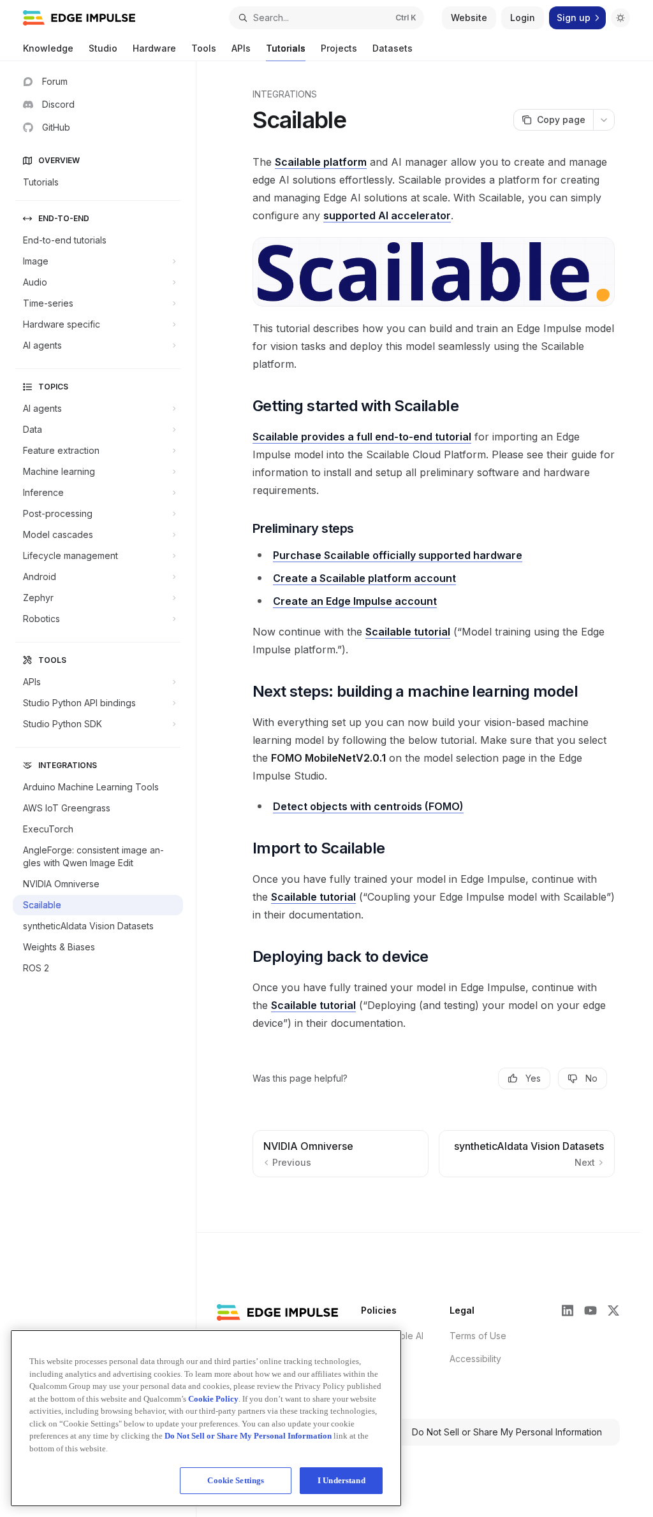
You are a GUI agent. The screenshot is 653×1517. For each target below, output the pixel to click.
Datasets (392, 48)
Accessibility (475, 1358)
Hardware (154, 48)
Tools (203, 48)
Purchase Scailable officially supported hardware (397, 555)
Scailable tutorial (407, 631)
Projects (339, 48)
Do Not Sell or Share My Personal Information (507, 1431)
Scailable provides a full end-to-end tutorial (362, 436)
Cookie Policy (213, 1399)
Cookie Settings (235, 1480)
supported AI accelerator (387, 215)
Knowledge (48, 48)
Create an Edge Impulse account (355, 601)
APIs (241, 48)
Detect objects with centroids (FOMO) (368, 806)
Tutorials (285, 48)
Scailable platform (321, 162)
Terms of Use (478, 1335)
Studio (103, 48)
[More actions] (604, 120)
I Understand (341, 1480)
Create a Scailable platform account (364, 578)
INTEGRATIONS (285, 94)
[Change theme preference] (620, 17)
